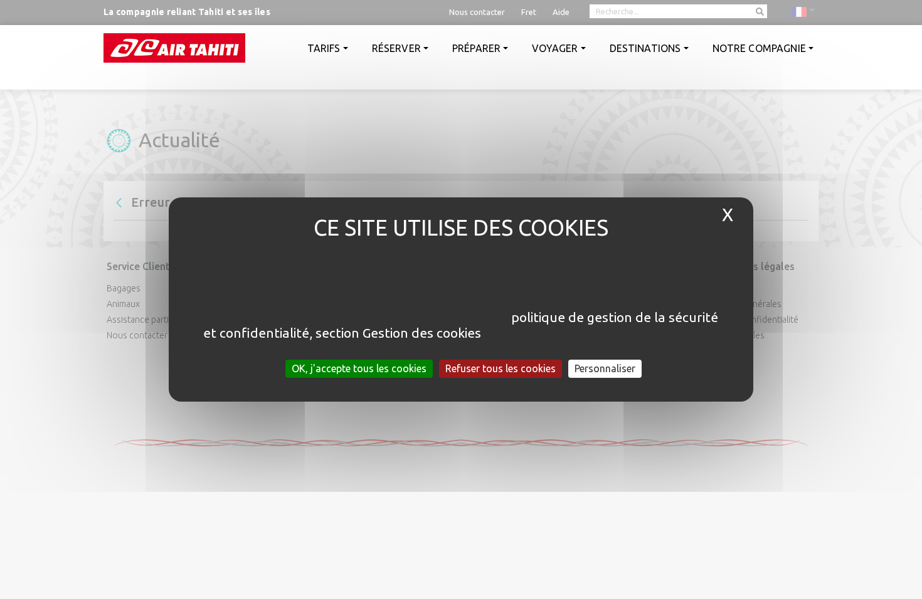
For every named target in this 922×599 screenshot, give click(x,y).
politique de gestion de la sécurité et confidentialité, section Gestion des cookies (460, 325)
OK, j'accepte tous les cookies (359, 368)
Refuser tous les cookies (500, 368)
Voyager (555, 48)
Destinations (645, 48)
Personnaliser (605, 368)
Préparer (476, 48)
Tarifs (324, 48)
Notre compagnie (759, 48)
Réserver (396, 48)
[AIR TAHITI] (174, 48)
